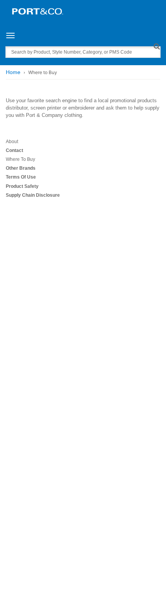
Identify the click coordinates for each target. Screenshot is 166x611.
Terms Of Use (21, 177)
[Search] (156, 46)
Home (13, 72)
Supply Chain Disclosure (33, 195)
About (12, 141)
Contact (14, 150)
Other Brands (21, 168)
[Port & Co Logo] (38, 11)
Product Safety (22, 186)
